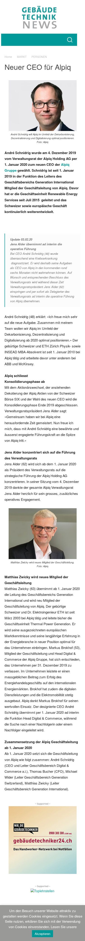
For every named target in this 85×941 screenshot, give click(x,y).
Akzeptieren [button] (42, 934)
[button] (69, 39)
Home (8, 57)
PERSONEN (39, 57)
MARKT (22, 57)
